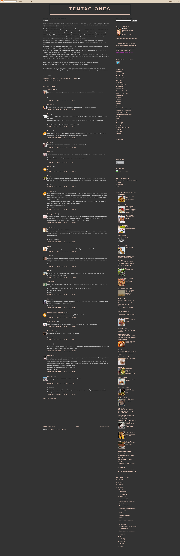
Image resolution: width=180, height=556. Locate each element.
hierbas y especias (123, 318)
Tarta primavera (129, 247)
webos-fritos (121, 467)
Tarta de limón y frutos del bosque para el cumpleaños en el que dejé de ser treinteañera (130, 209)
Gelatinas (118, 99)
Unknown (49, 131)
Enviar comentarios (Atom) (58, 429)
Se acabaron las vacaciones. (127, 531)
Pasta (117, 118)
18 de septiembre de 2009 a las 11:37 (61, 100)
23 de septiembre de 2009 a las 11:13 (61, 394)
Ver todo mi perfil (127, 34)
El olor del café (122, 268)
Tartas (118, 131)
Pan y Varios (122, 431)
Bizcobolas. (119, 71)
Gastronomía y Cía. (123, 311)
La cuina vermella (123, 350)
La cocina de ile (122, 339)
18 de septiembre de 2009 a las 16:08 (61, 251)
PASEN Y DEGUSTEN (124, 441)
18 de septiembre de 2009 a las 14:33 (61, 223)
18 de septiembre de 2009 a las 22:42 (61, 277)
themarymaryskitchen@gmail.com (56, 312)
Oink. (117, 186)
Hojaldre (118, 103)
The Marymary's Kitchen (125, 459)
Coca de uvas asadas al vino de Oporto (129, 391)
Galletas (118, 97)
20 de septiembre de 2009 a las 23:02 (61, 372)
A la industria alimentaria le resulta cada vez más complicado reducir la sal (127, 314)
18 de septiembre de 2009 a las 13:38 (61, 209)
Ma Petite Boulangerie (124, 398)
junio (121, 539)
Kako (48, 114)
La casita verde (122, 328)
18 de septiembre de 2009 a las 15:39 (61, 242)
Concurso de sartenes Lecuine (126, 469)
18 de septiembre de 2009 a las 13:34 (61, 187)
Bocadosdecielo (123, 225)
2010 (119, 487)
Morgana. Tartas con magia (126, 415)
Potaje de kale (129, 269)
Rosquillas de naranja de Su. (127, 501)
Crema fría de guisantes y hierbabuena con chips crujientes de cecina (130, 371)
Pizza (117, 120)
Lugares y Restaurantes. (123, 108)
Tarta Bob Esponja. (124, 515)
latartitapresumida (52, 214)
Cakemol (49, 104)
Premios (118, 125)
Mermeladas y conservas (123, 114)
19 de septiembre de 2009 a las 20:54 (61, 326)
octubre (122, 496)
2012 (119, 482)
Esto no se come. (55, 80)
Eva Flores (50, 376)
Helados (118, 101)
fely (48, 270)
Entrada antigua (104, 426)
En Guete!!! (121, 299)
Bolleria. (118, 76)
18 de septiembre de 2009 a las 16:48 (61, 266)
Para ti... (46, 21)
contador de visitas (121, 173)
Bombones (119, 78)
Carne (117, 80)
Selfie (126, 237)
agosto (122, 534)
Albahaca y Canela (123, 205)
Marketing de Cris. (121, 184)
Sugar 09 (121, 503)
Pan (117, 116)
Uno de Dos (121, 462)
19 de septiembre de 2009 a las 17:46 (61, 317)
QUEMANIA (50, 282)
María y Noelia (51, 331)
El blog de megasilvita (124, 265)
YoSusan (49, 227)
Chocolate (119, 82)
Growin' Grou (121, 453)
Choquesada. (122, 524)
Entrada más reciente (49, 426)
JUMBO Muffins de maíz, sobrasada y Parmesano (130, 434)
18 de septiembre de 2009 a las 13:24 (61, 171)
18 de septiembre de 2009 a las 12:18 (61, 147)
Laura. (125, 28)
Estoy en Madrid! (124, 506)
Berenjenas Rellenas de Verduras (128, 281)
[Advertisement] (57, 412)
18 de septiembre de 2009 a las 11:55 (61, 126)
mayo (121, 541)
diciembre (122, 491)
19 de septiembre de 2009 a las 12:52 (61, 308)
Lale (48, 246)
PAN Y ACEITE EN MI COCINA (127, 420)
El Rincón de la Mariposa (125, 278)
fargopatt (49, 355)
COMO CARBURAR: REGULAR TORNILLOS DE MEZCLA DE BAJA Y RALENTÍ (126, 411)
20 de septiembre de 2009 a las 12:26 (61, 339)
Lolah (48, 151)
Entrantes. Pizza (120, 91)
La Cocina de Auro (123, 334)
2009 (119, 489)
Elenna (49, 142)
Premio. (121, 512)
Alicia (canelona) (51, 321)
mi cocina (121, 408)
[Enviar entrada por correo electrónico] (78, 78)
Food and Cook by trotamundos (123, 305)
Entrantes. (119, 88)
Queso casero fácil (130, 358)
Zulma (49, 255)
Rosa (48, 299)
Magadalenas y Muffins (122, 110)
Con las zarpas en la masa (126, 256)
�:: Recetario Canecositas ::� (127, 471)
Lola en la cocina (123, 377)
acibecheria (121, 194)
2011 (119, 484)
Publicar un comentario (49, 398)
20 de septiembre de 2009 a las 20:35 (61, 351)
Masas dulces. (120, 112)
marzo (121, 546)
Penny (49, 176)
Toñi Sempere (51, 89)
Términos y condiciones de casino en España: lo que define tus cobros (127, 353)
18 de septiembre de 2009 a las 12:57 (61, 162)
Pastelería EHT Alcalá (124, 451)
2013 (119, 479)
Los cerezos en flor (123, 387)
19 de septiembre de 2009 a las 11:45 (61, 295)
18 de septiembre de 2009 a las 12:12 (61, 138)
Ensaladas (119, 86)
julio (121, 536)
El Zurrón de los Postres (125, 288)
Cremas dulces (120, 84)
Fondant (118, 95)
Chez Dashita (122, 235)
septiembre (123, 499)
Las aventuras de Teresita (125, 357)
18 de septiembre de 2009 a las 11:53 (61, 109)
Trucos (118, 133)
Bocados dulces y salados (125, 215)
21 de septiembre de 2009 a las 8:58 (61, 383)
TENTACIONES (90, 8)
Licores (118, 106)
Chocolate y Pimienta (124, 246)
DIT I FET (121, 260)
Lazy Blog (121, 367)
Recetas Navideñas (121, 127)
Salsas (118, 129)
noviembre (123, 494)
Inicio (77, 426)
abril (121, 544)
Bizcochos (119, 74)
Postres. (118, 123)
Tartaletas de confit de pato (125, 257)
